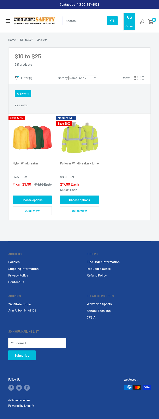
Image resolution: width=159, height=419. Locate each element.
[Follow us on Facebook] (11, 388)
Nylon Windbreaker (25, 163)
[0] (150, 21)
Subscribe (21, 355)
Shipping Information (23, 268)
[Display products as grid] (135, 78)
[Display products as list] (142, 78)
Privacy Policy (18, 275)
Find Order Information (103, 262)
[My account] (142, 21)
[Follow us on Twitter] (19, 388)
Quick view (32, 211)
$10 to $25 (26, 40)
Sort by (63, 78)
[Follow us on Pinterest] (27, 388)
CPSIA (91, 317)
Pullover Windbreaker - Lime (79, 163)
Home (12, 40)
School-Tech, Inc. (99, 311)
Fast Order (129, 22)
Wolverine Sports (99, 304)
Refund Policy (97, 275)
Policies (14, 262)
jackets (24, 93)
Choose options (32, 200)
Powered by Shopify (21, 405)
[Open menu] (8, 21)
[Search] (112, 20)
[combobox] (85, 20)
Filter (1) (26, 78)
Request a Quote (99, 268)
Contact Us (16, 282)
